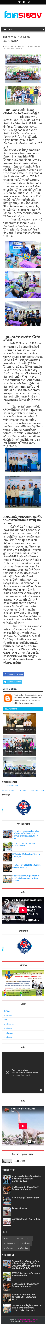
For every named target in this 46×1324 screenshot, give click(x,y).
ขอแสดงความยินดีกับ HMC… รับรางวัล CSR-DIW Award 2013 (25, 1297)
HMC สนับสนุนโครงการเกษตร (25, 1198)
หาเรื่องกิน (8, 1029)
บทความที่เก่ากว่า (37, 791)
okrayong (19, 48)
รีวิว (5, 1020)
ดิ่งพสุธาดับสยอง (19, 1208)
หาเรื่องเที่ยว (8, 1037)
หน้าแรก (23, 791)
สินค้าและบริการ (10, 1024)
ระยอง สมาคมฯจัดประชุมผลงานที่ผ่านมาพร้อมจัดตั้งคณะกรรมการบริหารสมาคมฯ (26, 878)
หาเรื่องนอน (8, 1033)
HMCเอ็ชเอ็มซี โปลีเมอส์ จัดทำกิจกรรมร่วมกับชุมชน (25, 1188)
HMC (13, 48)
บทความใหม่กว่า (8, 791)
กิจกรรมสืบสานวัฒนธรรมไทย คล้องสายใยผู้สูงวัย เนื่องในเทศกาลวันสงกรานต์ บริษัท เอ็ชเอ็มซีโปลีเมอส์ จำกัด (26, 1264)
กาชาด (22, 46)
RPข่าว (7, 1011)
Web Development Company (27, 1319)
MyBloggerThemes (28, 1321)
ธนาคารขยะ (29, 46)
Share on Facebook (16, 674)
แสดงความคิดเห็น (11, 786)
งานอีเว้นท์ (8, 1015)
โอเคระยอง (6, 48)
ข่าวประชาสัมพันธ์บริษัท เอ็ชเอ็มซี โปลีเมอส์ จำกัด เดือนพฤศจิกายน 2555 (26, 1178)
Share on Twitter (15, 682)
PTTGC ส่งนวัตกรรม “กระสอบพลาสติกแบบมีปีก (26, 1274)
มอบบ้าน (37, 46)
